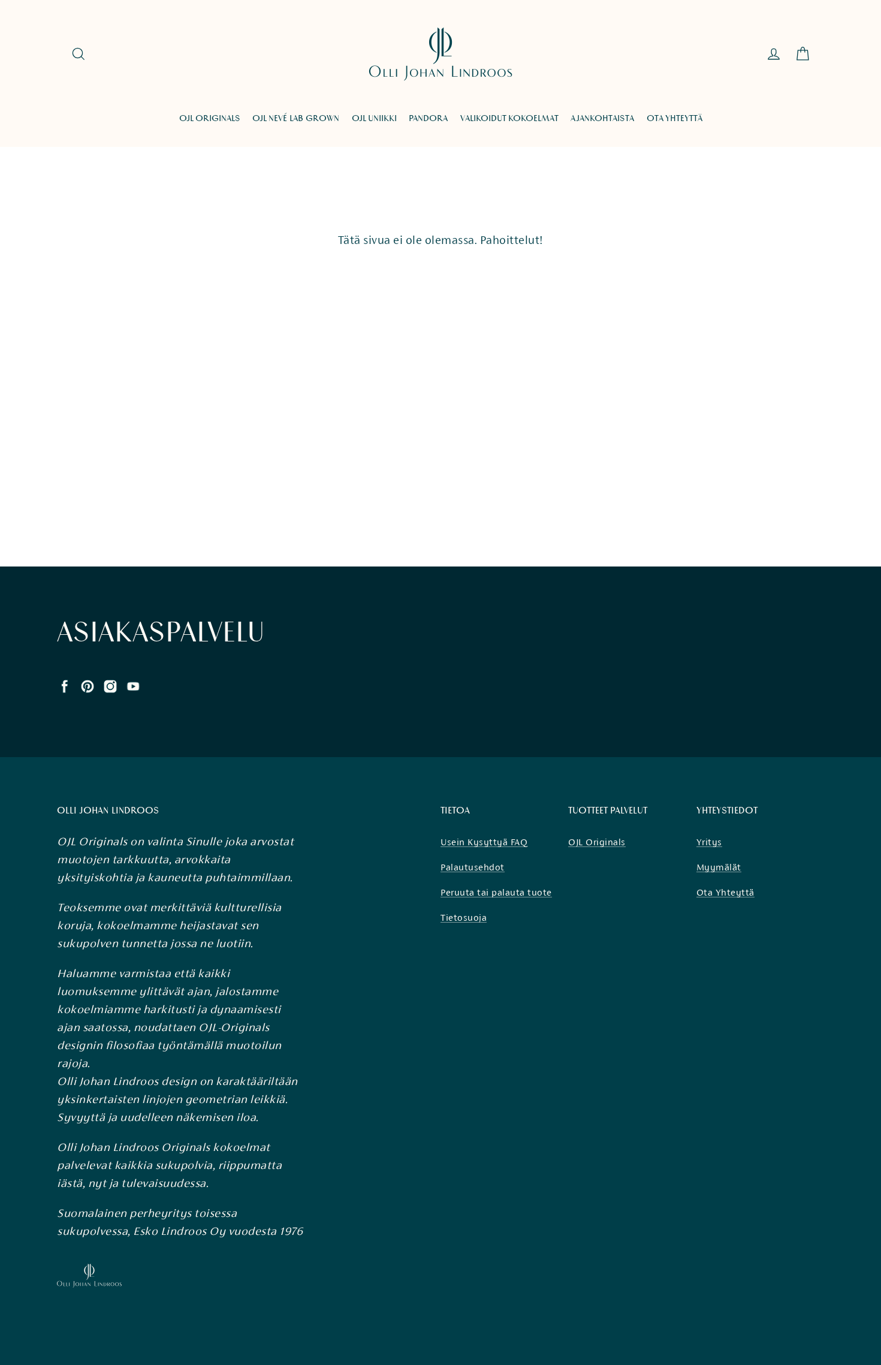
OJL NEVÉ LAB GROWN (295, 118)
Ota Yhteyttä (725, 892)
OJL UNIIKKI (374, 118)
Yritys (709, 842)
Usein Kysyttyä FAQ (484, 842)
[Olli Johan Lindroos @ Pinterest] (87, 685)
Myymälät (718, 867)
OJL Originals (597, 842)
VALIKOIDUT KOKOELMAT (509, 118)
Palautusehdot (473, 867)
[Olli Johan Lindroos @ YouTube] (133, 685)
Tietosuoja (464, 917)
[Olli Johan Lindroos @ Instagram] (110, 685)
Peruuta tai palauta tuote (496, 892)
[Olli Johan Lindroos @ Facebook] (65, 685)
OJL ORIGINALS (209, 118)
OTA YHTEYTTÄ (674, 118)
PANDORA (428, 118)
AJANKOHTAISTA (602, 118)
